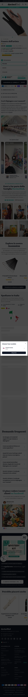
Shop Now (14, 352)
